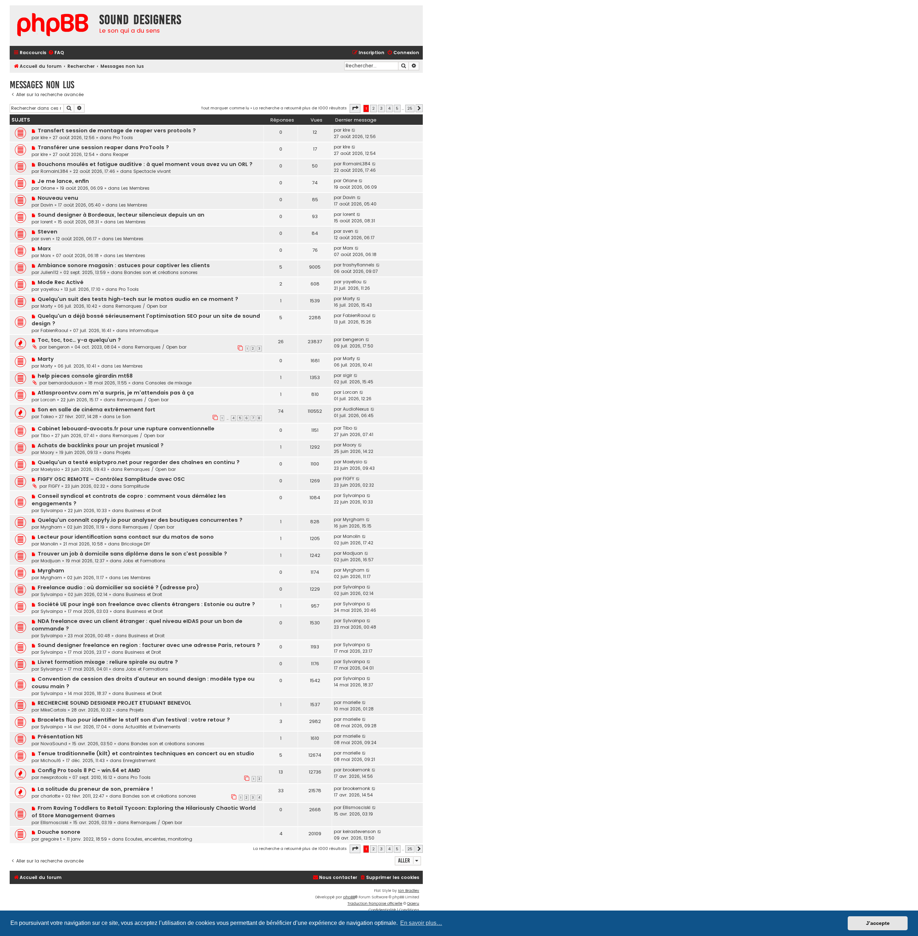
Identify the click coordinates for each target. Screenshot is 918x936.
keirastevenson (359, 831)
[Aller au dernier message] (353, 130)
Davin (47, 205)
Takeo (47, 416)
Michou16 (51, 760)
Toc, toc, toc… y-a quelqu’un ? (79, 340)
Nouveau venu (58, 198)
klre (44, 137)
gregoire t (51, 839)
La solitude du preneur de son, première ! (95, 789)
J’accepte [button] (878, 923)
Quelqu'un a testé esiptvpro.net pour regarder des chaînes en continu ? (139, 462)
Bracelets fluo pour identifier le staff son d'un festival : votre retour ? (134, 719)
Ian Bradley (408, 890)
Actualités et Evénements (152, 727)
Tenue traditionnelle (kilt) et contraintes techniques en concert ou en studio (146, 753)
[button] (355, 108)
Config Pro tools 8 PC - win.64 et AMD (89, 770)
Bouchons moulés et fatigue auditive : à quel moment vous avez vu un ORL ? (145, 164)
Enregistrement (139, 760)
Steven (47, 231)
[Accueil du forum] (52, 25)
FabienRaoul (54, 330)
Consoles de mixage (168, 383)
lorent (47, 222)
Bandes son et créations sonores (161, 272)
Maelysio (50, 469)
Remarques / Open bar (141, 306)
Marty (47, 306)
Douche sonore (59, 832)
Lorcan (48, 400)
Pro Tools (123, 137)
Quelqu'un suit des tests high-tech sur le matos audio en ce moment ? (138, 299)
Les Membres (135, 188)
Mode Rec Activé (61, 282)
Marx (44, 248)
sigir (347, 375)
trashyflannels (358, 265)
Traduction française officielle (374, 903)
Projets (123, 452)
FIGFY (54, 486)
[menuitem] (56, 53)
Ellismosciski (54, 822)
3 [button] (381, 108)
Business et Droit (143, 510)
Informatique (143, 330)
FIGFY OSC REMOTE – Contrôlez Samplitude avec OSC (111, 479)
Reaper (120, 154)
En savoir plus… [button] (421, 923)
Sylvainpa (52, 510)
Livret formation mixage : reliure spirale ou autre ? (108, 662)
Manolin (49, 544)
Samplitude (136, 486)
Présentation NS (60, 736)
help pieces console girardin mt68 (85, 375)
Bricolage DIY (135, 544)
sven (46, 239)
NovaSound (54, 744)
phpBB (349, 897)
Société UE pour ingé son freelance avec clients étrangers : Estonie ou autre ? (146, 604)
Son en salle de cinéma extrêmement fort (96, 409)
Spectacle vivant (152, 171)
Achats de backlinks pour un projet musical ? (101, 445)
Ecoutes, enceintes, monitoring (158, 839)
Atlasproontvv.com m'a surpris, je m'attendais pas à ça (116, 392)
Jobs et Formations (144, 561)
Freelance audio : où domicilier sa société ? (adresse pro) (118, 587)
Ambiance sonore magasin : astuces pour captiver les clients (124, 265)
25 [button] (409, 108)
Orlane (48, 188)
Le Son (123, 416)
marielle (351, 702)
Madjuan (51, 561)
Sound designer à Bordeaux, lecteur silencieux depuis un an (121, 214)
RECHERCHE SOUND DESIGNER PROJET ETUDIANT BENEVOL (114, 702)
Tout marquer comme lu (225, 108)
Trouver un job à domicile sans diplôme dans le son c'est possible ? (132, 553)
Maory (47, 452)
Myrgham (51, 527)
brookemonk (356, 770)
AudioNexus (356, 409)
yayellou (50, 289)
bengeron (59, 347)
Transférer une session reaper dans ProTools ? (103, 147)
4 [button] (389, 108)
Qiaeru (413, 903)
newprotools (54, 777)
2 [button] (373, 108)
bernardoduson (65, 383)
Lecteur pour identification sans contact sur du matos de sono (126, 536)
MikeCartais (53, 710)
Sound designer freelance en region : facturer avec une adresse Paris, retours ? (149, 645)
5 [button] (397, 108)
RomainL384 (54, 171)
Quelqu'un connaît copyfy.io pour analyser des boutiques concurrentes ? (140, 520)
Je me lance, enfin (63, 181)
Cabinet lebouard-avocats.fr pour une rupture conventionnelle (126, 428)
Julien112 (49, 272)
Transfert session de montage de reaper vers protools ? (117, 130)
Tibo (45, 435)
